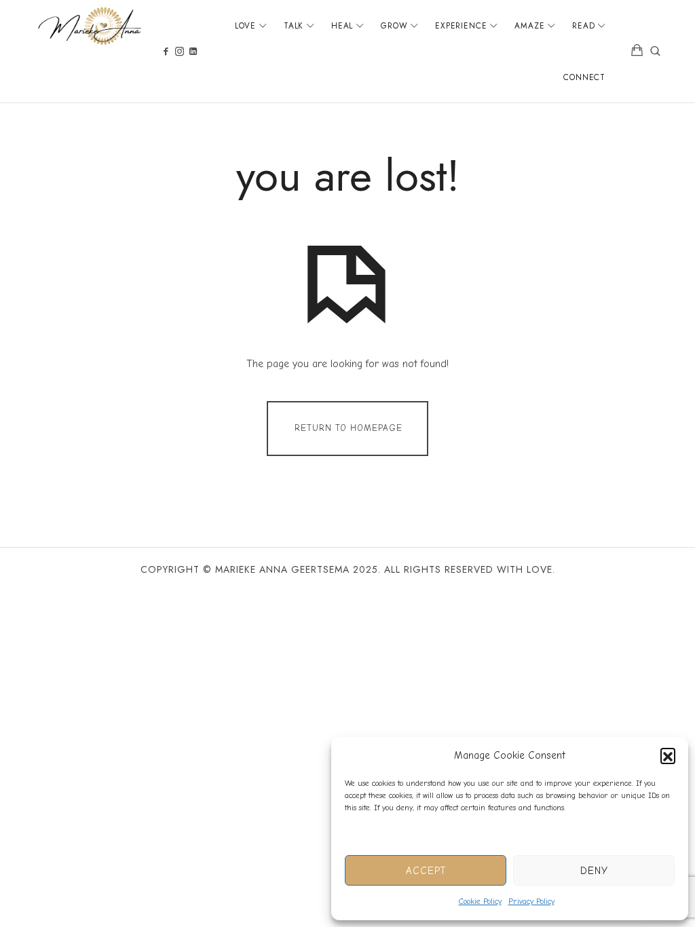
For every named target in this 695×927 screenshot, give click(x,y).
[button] (668, 755)
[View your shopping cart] (637, 51)
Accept (426, 871)
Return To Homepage (348, 428)
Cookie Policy (480, 901)
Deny (594, 871)
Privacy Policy (531, 901)
